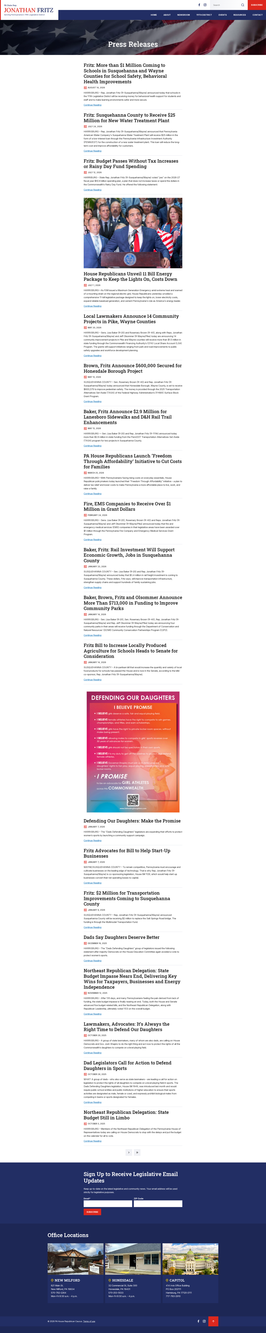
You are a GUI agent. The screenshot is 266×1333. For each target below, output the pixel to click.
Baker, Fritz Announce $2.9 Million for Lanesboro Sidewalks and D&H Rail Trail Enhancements (128, 416)
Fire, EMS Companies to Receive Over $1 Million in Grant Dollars (127, 506)
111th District (204, 15)
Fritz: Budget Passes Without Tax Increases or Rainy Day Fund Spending (131, 163)
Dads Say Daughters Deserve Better (121, 937)
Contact (258, 15)
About (167, 15)
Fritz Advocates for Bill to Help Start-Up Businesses (127, 853)
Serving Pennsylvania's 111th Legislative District (28, 10)
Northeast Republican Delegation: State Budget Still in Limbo (126, 1115)
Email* (87, 1198)
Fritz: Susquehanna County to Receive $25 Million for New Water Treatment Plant (129, 117)
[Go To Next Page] (129, 1152)
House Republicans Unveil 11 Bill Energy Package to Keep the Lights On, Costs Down (130, 276)
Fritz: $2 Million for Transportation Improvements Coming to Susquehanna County (127, 898)
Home (154, 15)
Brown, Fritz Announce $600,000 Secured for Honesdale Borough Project (133, 368)
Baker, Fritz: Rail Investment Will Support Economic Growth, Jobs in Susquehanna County (129, 555)
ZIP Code (138, 1198)
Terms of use (89, 1321)
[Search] (243, 5)
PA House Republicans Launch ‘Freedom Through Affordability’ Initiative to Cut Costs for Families (133, 461)
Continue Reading (92, 105)
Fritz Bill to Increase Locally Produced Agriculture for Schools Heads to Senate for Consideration (131, 650)
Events (223, 15)
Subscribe (257, 5)
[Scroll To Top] (213, 1321)
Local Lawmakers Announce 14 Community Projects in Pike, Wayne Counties (131, 319)
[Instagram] (205, 5)
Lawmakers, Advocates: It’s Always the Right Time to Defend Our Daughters (126, 1026)
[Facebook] (199, 5)
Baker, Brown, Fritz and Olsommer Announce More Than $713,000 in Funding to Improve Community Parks (133, 602)
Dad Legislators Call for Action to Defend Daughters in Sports (128, 1065)
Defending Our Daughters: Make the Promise (132, 821)
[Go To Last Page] (137, 1152)
